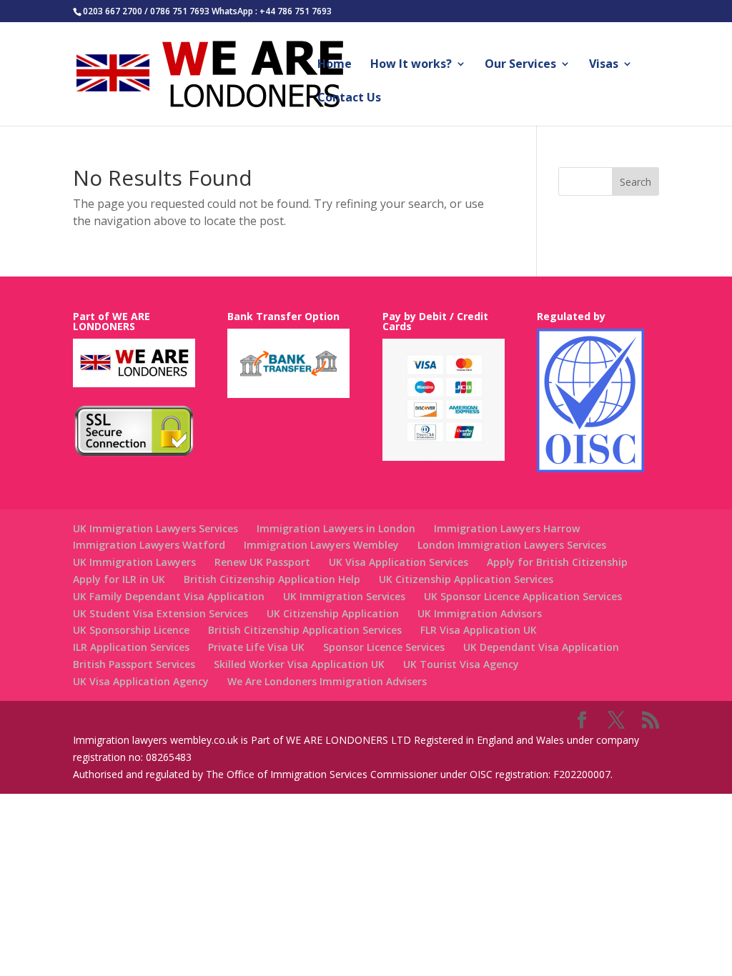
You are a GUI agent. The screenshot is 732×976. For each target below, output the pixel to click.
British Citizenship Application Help (272, 579)
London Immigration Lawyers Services (511, 545)
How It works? (411, 65)
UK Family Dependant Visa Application (168, 596)
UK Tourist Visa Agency (461, 664)
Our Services (520, 65)
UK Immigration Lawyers (134, 562)
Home (334, 65)
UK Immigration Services (344, 596)
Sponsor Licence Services (384, 647)
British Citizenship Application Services (305, 630)
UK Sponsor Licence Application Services (523, 596)
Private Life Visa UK (256, 647)
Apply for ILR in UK (119, 579)
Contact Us (349, 98)
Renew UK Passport (262, 562)
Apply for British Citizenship (557, 562)
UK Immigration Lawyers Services (155, 528)
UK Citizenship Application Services (466, 579)
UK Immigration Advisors (479, 613)
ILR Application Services (131, 647)
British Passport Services (134, 664)
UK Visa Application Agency (141, 681)
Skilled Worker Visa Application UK (299, 664)
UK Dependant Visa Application (541, 647)
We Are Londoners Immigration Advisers (327, 681)
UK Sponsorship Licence (131, 630)
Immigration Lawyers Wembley (321, 545)
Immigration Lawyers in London (336, 528)
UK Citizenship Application (333, 613)
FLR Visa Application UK (478, 630)
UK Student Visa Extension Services (160, 613)
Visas (603, 65)
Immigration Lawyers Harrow (507, 528)
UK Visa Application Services (398, 562)
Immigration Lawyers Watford (149, 545)
